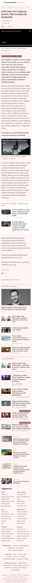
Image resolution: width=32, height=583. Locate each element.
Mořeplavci (17, 279)
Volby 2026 (4, 494)
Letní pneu (25, 565)
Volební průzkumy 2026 (7, 497)
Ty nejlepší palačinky (22, 512)
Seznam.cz (21, 2)
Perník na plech (21, 523)
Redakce (15, 577)
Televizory (14, 568)
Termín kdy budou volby (7, 501)
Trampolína (9, 557)
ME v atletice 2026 (6, 519)
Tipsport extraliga (6, 516)
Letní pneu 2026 (21, 529)
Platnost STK (20, 541)
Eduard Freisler (22, 419)
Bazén (14, 554)
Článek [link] (4, 143)
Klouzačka (22, 557)
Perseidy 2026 (11, 548)
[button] (30, 31)
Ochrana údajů (7, 579)
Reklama (22, 577)
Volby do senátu (5, 504)
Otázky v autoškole (22, 538)
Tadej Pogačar (20, 501)
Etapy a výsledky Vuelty (23, 497)
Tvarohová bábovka (22, 519)
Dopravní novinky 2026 (23, 534)
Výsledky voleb (5, 499)
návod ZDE (12, 265)
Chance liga (4, 512)
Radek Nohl (20, 371)
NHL (2, 523)
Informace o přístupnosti (20, 579)
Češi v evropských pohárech (15, 550)
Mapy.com (15, 546)
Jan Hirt (19, 499)
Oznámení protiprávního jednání (15, 581)
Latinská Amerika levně (7, 538)
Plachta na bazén (22, 554)
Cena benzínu (19, 548)
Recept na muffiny (22, 514)
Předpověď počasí (24, 546)
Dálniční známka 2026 (23, 531)
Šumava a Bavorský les (7, 534)
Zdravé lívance (21, 516)
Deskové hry (7, 568)
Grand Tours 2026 (21, 506)
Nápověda (26, 575)
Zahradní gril (19, 559)
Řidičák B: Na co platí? (23, 536)
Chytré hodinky (22, 568)
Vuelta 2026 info (21, 494)
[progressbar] (16, 45)
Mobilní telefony (22, 563)
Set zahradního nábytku (9, 559)
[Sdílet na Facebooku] (2, 273)
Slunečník (15, 557)
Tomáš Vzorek (6, 20)
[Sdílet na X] (5, 273)
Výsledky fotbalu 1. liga (7, 514)
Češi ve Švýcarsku (6, 536)
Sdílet (12, 26)
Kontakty (9, 577)
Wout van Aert (21, 504)
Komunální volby (5, 506)
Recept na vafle (21, 521)
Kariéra (19, 575)
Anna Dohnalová (23, 397)
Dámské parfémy (17, 565)
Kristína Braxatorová (17, 384)
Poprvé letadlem (5, 531)
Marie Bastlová (22, 430)
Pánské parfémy (15, 570)
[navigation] (2, 2)
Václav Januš (21, 407)
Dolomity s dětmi (5, 541)
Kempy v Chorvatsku (6, 529)
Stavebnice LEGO (6, 565)
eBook (5, 26)
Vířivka (26, 559)
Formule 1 (4, 521)
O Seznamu (12, 575)
